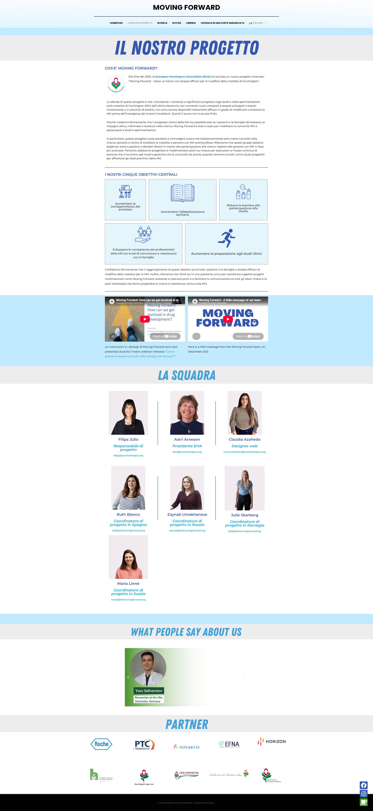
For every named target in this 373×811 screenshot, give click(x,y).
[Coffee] (363, 802)
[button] (128, 677)
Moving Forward (186, 7)
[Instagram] (363, 794)
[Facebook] (363, 785)
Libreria (191, 22)
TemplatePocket (185, 803)
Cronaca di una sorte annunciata (222, 22)
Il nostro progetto (140, 22)
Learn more (204, 689)
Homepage (116, 22)
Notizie (176, 22)
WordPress (209, 803)
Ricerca (162, 22)
